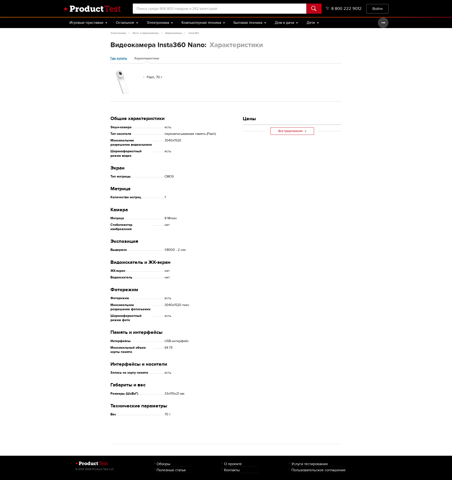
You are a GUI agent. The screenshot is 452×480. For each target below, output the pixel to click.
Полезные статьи (171, 470)
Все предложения (290, 131)
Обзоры (163, 464)
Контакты (232, 470)
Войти (377, 8)
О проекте (233, 464)
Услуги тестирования (309, 464)
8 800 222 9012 (346, 8)
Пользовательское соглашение (318, 470)
